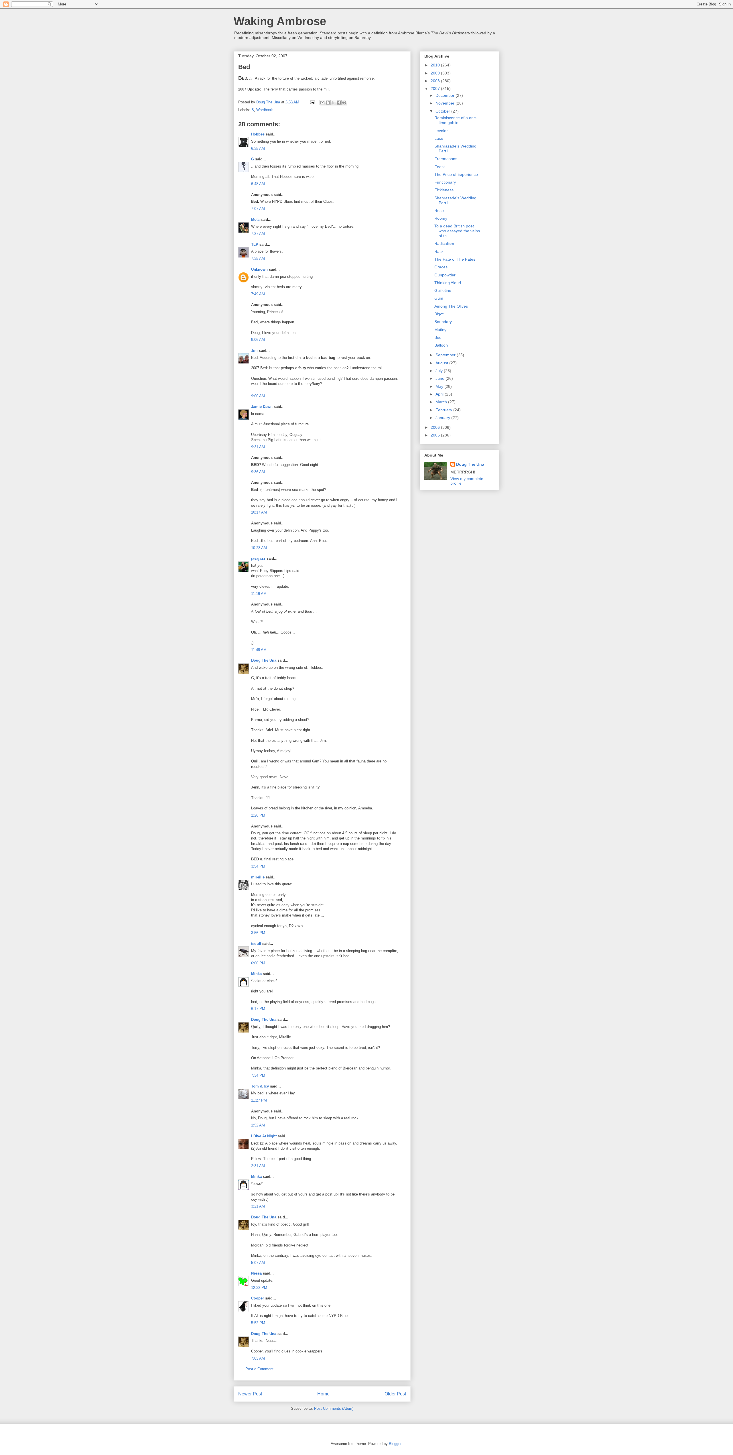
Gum (438, 298)
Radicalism (444, 243)
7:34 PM (258, 1075)
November (446, 103)
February (444, 410)
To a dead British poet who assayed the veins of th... (457, 231)
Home (323, 1393)
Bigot (439, 314)
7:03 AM (258, 1358)
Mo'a (255, 219)
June (441, 378)
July (440, 370)
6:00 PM (258, 963)
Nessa (256, 1273)
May (440, 386)
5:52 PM (258, 1323)
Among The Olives (451, 306)
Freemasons (445, 158)
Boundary (443, 321)
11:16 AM (259, 593)
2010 (436, 65)
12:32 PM (259, 1287)
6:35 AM (258, 148)
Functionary (445, 182)
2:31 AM (258, 1166)
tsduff (256, 943)
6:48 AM (258, 184)
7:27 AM (258, 233)
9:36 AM (258, 472)
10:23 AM (259, 548)
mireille (258, 877)
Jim (254, 350)
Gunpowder (445, 275)
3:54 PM (258, 866)
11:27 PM (259, 1100)
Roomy (440, 218)
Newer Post (250, 1393)
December (446, 95)
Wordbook (264, 110)
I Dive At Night (264, 1136)
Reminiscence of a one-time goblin (455, 120)
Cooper (257, 1298)
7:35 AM (258, 258)
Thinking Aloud (447, 282)
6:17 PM (258, 1008)
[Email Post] (312, 102)
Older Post (395, 1393)
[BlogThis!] (328, 102)
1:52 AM (258, 1125)
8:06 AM (258, 339)
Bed (438, 337)
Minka (256, 974)
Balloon (441, 345)
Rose (439, 210)
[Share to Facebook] (339, 102)
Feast (439, 166)
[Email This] (322, 102)
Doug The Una (263, 660)
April (440, 394)
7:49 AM (258, 294)
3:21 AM (258, 1206)
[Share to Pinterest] (344, 102)
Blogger (395, 1444)
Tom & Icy (260, 1086)
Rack (439, 251)
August (442, 363)
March (442, 402)
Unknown (259, 269)
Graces (441, 267)
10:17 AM (259, 512)
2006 (436, 427)
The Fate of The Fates (454, 259)
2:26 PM (258, 815)
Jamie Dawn (262, 406)
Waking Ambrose (280, 21)
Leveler (441, 130)
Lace (438, 138)
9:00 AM (258, 396)
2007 (436, 88)
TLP (254, 244)
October (443, 111)
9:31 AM (258, 447)
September (446, 355)
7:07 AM (258, 209)
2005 (436, 435)
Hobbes (258, 134)
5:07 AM (258, 1263)
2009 (436, 73)
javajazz (258, 558)
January (443, 417)
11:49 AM (259, 650)
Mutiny (440, 329)
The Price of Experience (456, 174)
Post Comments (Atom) (333, 1408)
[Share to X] (333, 102)
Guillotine (442, 290)
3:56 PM (258, 933)
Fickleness (444, 190)
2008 (436, 80)
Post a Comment (259, 1369)
